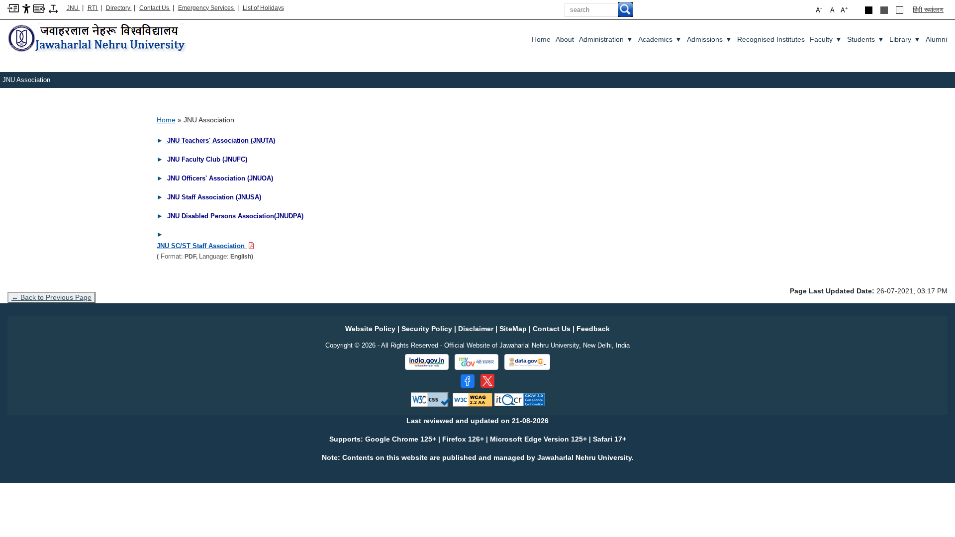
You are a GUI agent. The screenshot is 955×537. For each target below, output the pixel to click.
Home (541, 39)
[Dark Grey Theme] (884, 10)
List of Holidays (263, 7)
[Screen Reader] (39, 7)
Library (905, 39)
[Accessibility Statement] (26, 8)
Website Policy (370, 329)
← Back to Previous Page (51, 297)
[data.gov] (527, 362)
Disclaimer (475, 329)
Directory (119, 7)
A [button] (844, 9)
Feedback (593, 329)
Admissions (709, 39)
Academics (660, 39)
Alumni (936, 39)
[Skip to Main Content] (13, 7)
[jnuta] (166, 140)
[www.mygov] (476, 362)
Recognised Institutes (771, 39)
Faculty (826, 39)
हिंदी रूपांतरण (928, 9)
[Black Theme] (868, 10)
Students (865, 39)
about (565, 39)
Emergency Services (206, 7)
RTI (93, 7)
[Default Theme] (899, 10)
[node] (98, 39)
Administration (606, 39)
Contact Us (155, 7)
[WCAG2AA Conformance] (472, 399)
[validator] (431, 399)
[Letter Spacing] (53, 8)
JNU (73, 7)
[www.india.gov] (427, 362)
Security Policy (426, 329)
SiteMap (513, 329)
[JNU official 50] (487, 381)
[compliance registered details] (519, 399)
